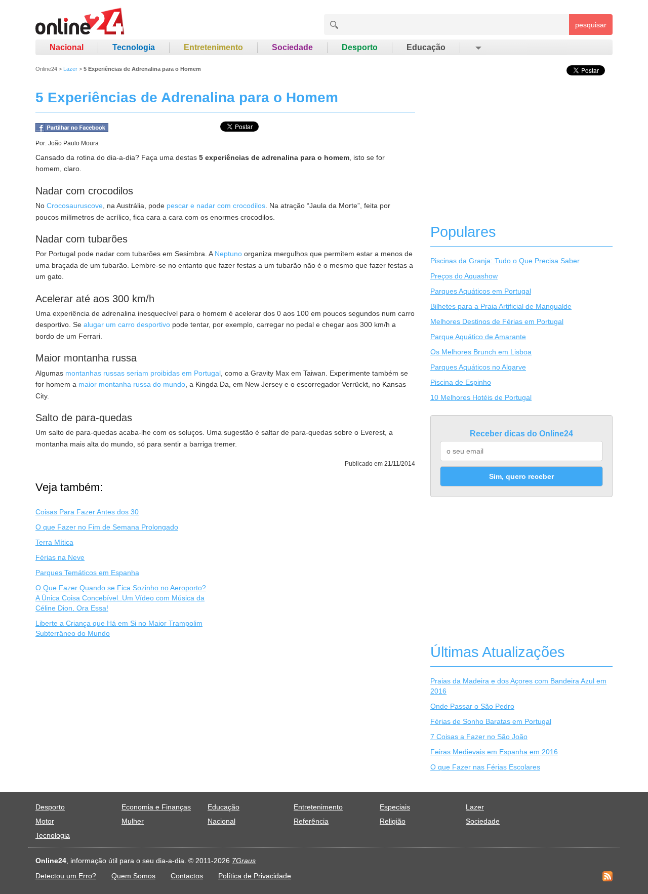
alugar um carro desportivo (127, 324)
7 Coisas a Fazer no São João (479, 737)
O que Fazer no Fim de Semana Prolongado (106, 527)
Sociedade (292, 47)
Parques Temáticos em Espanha (87, 572)
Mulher (133, 821)
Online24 (46, 69)
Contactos (187, 876)
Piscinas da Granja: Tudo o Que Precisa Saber (505, 261)
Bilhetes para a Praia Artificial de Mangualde (501, 306)
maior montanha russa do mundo (131, 384)
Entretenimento (213, 47)
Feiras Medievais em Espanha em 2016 (494, 752)
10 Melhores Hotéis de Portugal (481, 397)
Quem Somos (133, 876)
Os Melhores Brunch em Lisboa (481, 352)
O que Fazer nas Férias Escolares (485, 767)
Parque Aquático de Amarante (478, 337)
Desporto (360, 47)
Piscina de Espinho (460, 382)
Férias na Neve (60, 557)
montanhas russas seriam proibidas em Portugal (143, 373)
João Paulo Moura (73, 143)
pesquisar (590, 25)
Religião (393, 821)
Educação (426, 47)
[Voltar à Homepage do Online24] (80, 22)
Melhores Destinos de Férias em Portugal (496, 321)
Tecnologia (133, 47)
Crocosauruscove (75, 205)
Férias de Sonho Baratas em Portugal (490, 721)
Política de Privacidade (254, 876)
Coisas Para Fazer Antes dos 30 (87, 512)
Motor (44, 821)
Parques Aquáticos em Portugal (480, 291)
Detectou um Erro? (65, 876)
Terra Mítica (54, 542)
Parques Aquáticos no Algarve (478, 367)
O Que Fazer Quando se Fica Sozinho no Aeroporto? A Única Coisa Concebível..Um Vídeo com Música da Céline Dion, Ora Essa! (120, 598)
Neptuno (228, 254)
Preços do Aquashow (464, 276)
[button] (478, 48)
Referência (311, 821)
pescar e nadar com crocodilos (216, 205)
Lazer (70, 69)
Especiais (395, 807)
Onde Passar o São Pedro (472, 706)
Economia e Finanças (156, 807)
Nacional (67, 47)
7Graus (244, 861)
